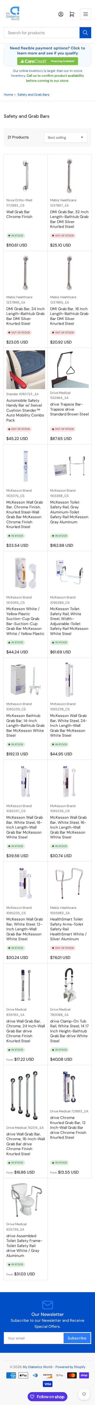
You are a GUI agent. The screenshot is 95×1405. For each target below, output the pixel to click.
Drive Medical (60, 393)
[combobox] (47, 32)
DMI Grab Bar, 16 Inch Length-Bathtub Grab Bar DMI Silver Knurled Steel (69, 316)
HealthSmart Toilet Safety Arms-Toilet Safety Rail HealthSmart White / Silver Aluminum (68, 929)
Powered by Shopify (70, 1367)
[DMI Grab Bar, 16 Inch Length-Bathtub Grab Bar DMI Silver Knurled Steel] (69, 273)
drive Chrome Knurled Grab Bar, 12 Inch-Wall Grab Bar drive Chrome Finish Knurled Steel (68, 1127)
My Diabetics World (37, 1367)
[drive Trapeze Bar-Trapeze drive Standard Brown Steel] (69, 369)
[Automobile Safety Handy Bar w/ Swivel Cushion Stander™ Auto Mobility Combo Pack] (25, 369)
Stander (12, 394)
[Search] (85, 32)
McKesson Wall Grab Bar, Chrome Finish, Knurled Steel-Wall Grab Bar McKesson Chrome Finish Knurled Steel (24, 515)
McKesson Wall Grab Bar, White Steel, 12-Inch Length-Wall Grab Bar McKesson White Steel (24, 929)
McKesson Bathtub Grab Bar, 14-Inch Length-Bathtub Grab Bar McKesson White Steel (25, 725)
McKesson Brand (19, 490)
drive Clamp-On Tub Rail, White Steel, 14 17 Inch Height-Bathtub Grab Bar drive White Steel (69, 1031)
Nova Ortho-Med (19, 200)
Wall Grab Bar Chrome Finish (19, 214)
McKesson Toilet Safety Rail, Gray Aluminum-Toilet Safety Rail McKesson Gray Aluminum (69, 512)
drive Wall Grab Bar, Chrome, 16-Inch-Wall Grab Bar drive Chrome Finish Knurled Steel (25, 1144)
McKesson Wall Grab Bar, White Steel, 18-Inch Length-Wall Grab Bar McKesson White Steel (24, 827)
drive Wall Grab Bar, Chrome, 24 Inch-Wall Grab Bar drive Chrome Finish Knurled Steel (25, 1031)
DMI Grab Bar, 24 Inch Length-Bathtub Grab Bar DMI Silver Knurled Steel (25, 316)
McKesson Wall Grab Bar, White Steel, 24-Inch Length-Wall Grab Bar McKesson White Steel (68, 725)
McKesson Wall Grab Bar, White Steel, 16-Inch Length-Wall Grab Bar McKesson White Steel (68, 827)
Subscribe (77, 1338)
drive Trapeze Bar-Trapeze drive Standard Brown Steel (69, 409)
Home (8, 94)
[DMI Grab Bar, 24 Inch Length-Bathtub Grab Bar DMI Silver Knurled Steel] (25, 273)
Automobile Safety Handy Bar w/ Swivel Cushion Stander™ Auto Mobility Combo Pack (25, 410)
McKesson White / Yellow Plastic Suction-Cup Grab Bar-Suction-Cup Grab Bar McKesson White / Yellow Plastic (25, 621)
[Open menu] (85, 14)
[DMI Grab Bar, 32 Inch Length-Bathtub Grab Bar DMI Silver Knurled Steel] (69, 176)
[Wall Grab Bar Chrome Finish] (25, 176)
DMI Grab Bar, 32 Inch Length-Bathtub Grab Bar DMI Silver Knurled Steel (69, 219)
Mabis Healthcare (63, 200)
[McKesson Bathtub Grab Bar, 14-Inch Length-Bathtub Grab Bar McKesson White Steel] (25, 679)
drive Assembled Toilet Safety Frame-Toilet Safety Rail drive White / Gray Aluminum (24, 1245)
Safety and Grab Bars (33, 94)
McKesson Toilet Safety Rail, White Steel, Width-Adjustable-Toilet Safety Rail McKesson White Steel (69, 621)
